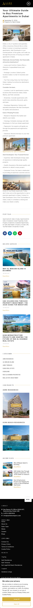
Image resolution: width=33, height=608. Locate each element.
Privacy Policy (21, 592)
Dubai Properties (18, 221)
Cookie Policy (6, 594)
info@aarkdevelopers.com (12, 515)
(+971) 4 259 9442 (9, 513)
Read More (6, 276)
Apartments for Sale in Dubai (11, 219)
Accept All (16, 599)
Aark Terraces (7, 365)
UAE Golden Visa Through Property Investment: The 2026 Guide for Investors (15, 303)
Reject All (16, 604)
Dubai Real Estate (8, 368)
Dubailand (6, 371)
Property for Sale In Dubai (12, 22)
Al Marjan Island (8, 362)
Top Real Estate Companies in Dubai (13, 226)
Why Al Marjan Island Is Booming (14, 269)
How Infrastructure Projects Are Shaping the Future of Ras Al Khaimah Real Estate (15, 338)
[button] (5, 233)
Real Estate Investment (10, 378)
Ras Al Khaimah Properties (11, 374)
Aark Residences (8, 359)
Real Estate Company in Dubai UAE (18, 224)
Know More (16, 405)
